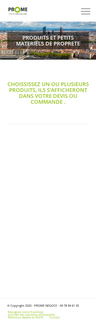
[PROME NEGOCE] (40, 10)
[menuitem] (81, 11)
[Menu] (81, 11)
